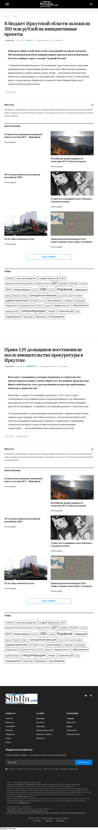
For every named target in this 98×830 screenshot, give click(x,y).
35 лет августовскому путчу (19, 239)
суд (77, 311)
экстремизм (57, 316)
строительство (66, 311)
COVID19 (10, 278)
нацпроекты (10, 92)
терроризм (13, 316)
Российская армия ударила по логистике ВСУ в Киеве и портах (68, 160)
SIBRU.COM (22, 796)
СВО (43, 289)
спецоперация (33, 311)
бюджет (16, 296)
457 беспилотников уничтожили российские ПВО (22, 176)
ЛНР (8, 289)
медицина (11, 305)
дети (60, 296)
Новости (29, 40)
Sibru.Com (10, 40)
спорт (51, 311)
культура (80, 300)
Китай (74, 283)
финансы (41, 316)
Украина (64, 289)
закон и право (76, 296)
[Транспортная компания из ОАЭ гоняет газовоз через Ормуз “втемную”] (72, 223)
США (52, 290)
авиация (81, 289)
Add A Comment (49, 257)
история (34, 301)
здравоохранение (17, 300)
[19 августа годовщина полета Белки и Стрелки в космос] (72, 183)
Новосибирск (22, 289)
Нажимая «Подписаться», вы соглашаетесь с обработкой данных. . (43, 769)
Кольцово (83, 283)
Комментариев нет (44, 40)
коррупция (68, 301)
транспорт (28, 317)
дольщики (10, 436)
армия (8, 296)
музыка (39, 305)
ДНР (54, 283)
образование (80, 305)
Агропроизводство (26, 278)
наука (48, 305)
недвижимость (62, 305)
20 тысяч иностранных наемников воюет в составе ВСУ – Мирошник (23, 135)
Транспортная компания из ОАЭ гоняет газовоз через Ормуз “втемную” (72, 240)
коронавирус (54, 300)
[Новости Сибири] (49, 4)
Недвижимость (32, 366)
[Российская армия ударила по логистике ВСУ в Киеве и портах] (72, 143)
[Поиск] (91, 4)
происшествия (12, 311)
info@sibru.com (24, 802)
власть (24, 296)
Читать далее (10, 142)
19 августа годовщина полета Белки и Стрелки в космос (71, 200)
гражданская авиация (43, 295)
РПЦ (35, 290)
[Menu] (7, 4)
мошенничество (26, 305)
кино (42, 301)
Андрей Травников (49, 278)
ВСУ (63, 278)
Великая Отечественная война (19, 284)
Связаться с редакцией (69, 769)
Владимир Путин (42, 284)
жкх (66, 296)
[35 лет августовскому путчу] (25, 223)
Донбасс (64, 284)
